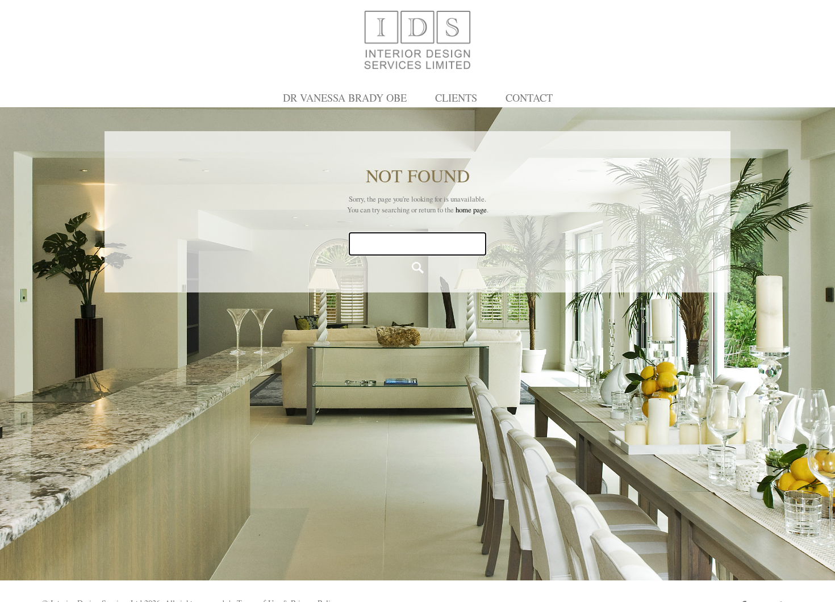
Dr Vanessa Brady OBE (345, 98)
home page (471, 209)
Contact (529, 98)
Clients (456, 98)
